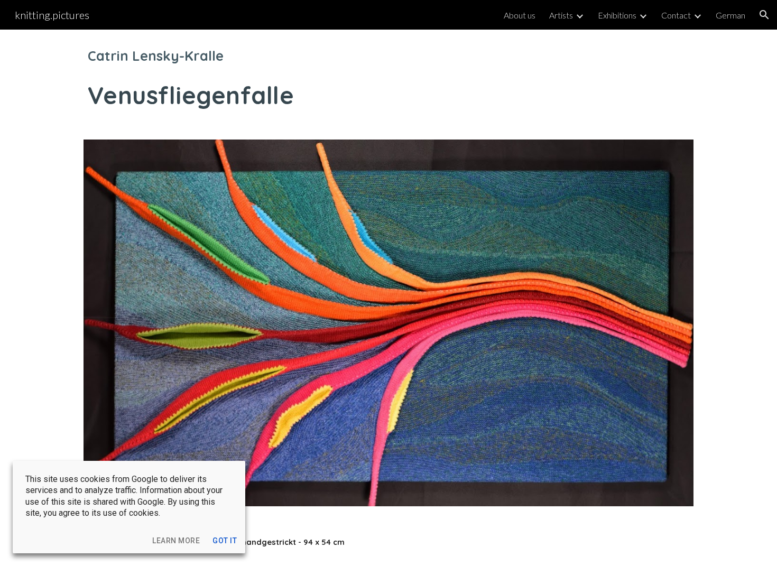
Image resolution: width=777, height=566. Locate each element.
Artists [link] (561, 15)
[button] (764, 14)
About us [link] (519, 15)
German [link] (730, 15)
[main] (388, 78)
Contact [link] (676, 15)
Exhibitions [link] (617, 15)
